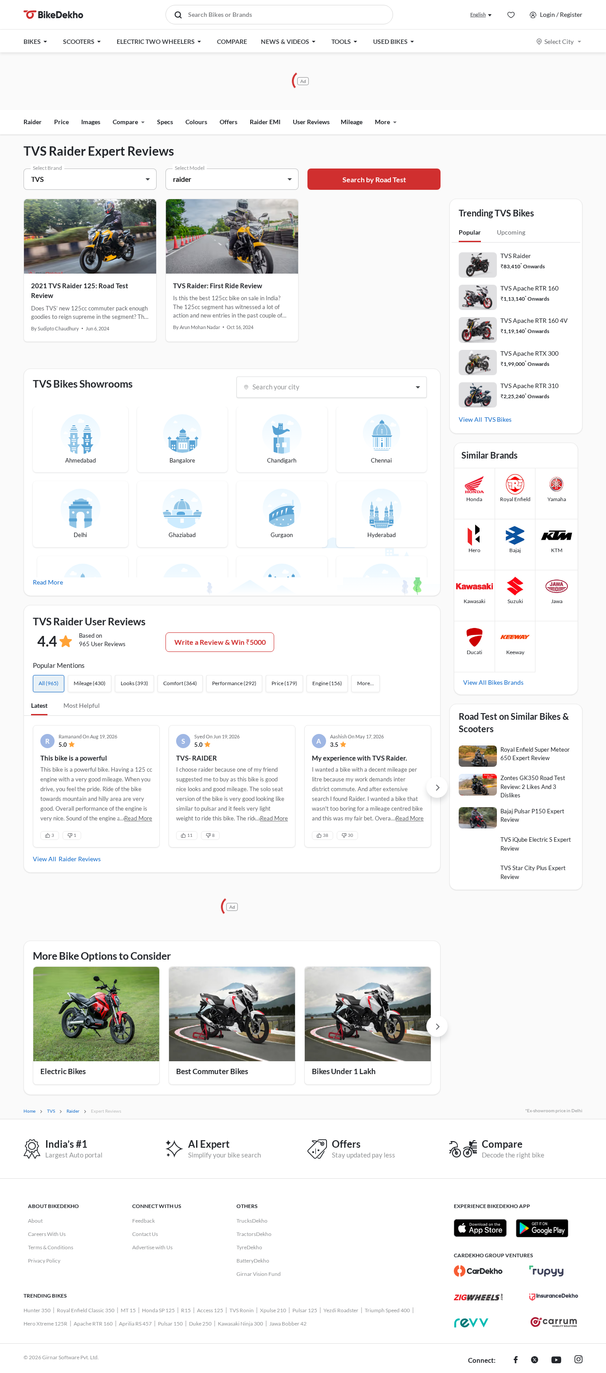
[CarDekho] (478, 1271)
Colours (196, 122)
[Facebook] (516, 1360)
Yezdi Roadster (340, 1310)
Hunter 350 (37, 1310)
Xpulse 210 (273, 1310)
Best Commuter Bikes (212, 1071)
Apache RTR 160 (93, 1323)
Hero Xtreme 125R (45, 1323)
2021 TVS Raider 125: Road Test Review (79, 291)
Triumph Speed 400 (387, 1310)
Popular (470, 232)
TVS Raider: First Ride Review (217, 286)
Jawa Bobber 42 (288, 1323)
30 (350, 835)
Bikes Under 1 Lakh (344, 1071)
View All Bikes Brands (493, 682)
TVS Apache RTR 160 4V (534, 320)
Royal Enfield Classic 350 (85, 1310)
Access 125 (210, 1310)
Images (90, 122)
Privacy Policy (44, 1260)
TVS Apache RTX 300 (529, 353)
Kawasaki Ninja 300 (240, 1323)
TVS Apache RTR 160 (529, 288)
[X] (534, 1360)
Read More (48, 582)
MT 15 (128, 1310)
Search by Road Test (374, 179)
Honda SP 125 (158, 1310)
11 (190, 835)
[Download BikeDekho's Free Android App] (541, 1228)
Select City (559, 41)
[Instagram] (578, 1360)
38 (325, 835)
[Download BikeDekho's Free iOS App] (480, 1228)
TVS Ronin (241, 1310)
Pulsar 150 (170, 1323)
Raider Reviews (80, 859)
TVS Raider (515, 255)
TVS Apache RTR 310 (529, 385)
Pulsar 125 (304, 1310)
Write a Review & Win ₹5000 (220, 642)
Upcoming (511, 232)
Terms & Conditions (50, 1247)
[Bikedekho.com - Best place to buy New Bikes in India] (53, 14)
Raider (33, 122)
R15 (186, 1310)
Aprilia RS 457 (135, 1323)
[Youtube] (556, 1360)
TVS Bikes (498, 419)
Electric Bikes (63, 1071)
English (478, 14)
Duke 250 (200, 1323)
